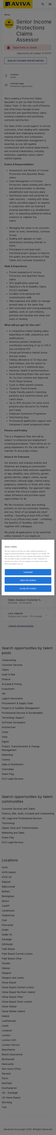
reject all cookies (28, 580)
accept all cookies (28, 588)
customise (28, 572)
